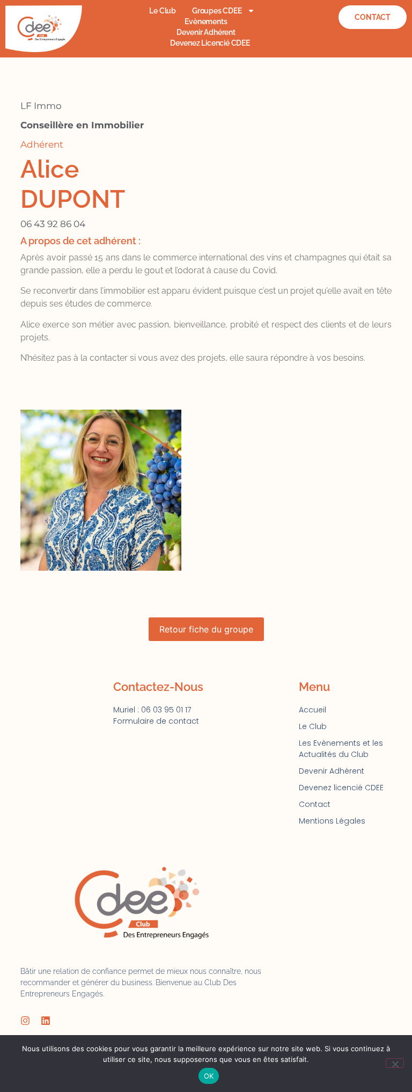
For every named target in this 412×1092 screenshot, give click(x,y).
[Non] (395, 1063)
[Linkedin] (45, 1020)
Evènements (206, 21)
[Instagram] (25, 1020)
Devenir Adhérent (206, 32)
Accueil (312, 709)
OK (209, 1076)
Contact (314, 804)
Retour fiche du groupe (206, 629)
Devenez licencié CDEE (210, 43)
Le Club (162, 10)
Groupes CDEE (217, 10)
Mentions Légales (332, 821)
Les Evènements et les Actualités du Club (341, 749)
